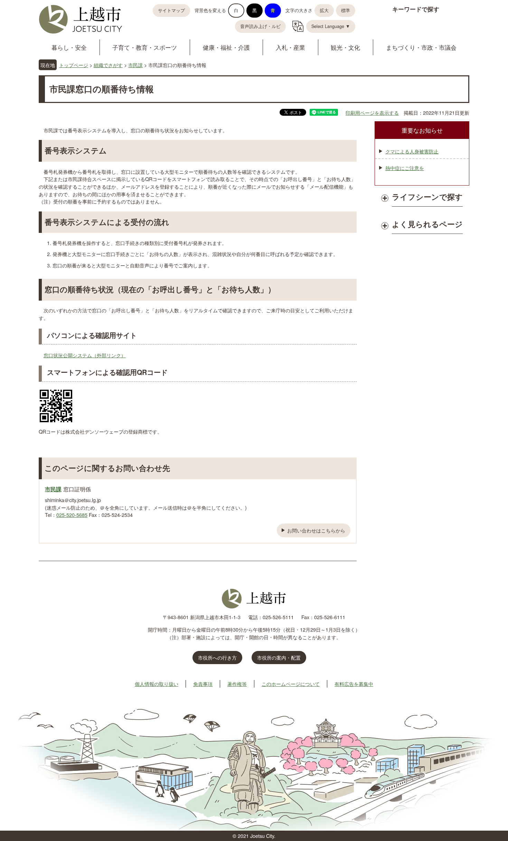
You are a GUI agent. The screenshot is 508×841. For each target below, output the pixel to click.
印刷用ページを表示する (372, 112)
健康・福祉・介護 (226, 47)
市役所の (279, 657)
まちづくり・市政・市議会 (421, 47)
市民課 (135, 64)
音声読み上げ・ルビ (260, 26)
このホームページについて (291, 683)
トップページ (73, 64)
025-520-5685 (71, 514)
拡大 (324, 10)
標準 (345, 10)
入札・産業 (290, 47)
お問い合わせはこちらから (316, 530)
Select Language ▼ (330, 26)
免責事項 (203, 683)
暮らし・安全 (69, 47)
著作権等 (237, 683)
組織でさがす (108, 64)
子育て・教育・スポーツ (144, 47)
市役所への (217, 657)
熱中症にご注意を (404, 167)
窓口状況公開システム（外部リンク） (85, 355)
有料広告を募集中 (354, 683)
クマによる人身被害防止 (412, 151)
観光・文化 (345, 47)
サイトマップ (171, 10)
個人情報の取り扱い (156, 683)
